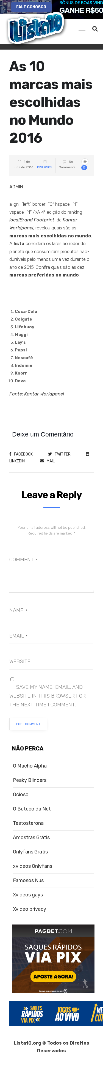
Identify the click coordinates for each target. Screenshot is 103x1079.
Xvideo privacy (29, 909)
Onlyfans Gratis (30, 852)
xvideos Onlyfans (32, 866)
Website (19, 661)
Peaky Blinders (29, 780)
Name (18, 610)
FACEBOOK (23, 454)
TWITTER (63, 454)
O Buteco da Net (32, 809)
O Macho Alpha (30, 766)
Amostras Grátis (31, 838)
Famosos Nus (28, 880)
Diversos (44, 167)
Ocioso (21, 795)
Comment (23, 559)
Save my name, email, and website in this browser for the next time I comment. (47, 696)
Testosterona (28, 823)
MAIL (51, 461)
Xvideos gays (28, 895)
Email (18, 636)
